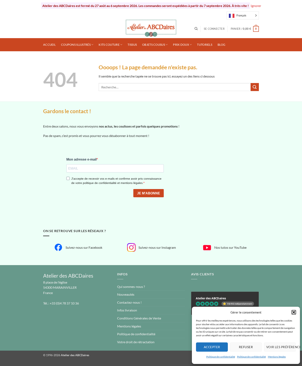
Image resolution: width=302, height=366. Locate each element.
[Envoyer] (255, 87)
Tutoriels (204, 44)
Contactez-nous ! (129, 302)
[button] (294, 312)
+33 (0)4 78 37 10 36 (64, 303)
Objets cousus (153, 44)
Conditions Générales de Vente (139, 318)
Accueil (49, 44)
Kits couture (109, 44)
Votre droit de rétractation (135, 342)
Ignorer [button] (256, 6)
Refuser (246, 347)
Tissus (132, 44)
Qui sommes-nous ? (131, 286)
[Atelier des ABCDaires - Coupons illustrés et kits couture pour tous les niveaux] (151, 29)
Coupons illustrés (76, 44)
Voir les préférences (281, 347)
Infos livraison (127, 310)
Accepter (212, 347)
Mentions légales (277, 356)
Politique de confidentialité (220, 356)
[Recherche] (196, 29)
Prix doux (181, 44)
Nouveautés (125, 294)
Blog (221, 44)
